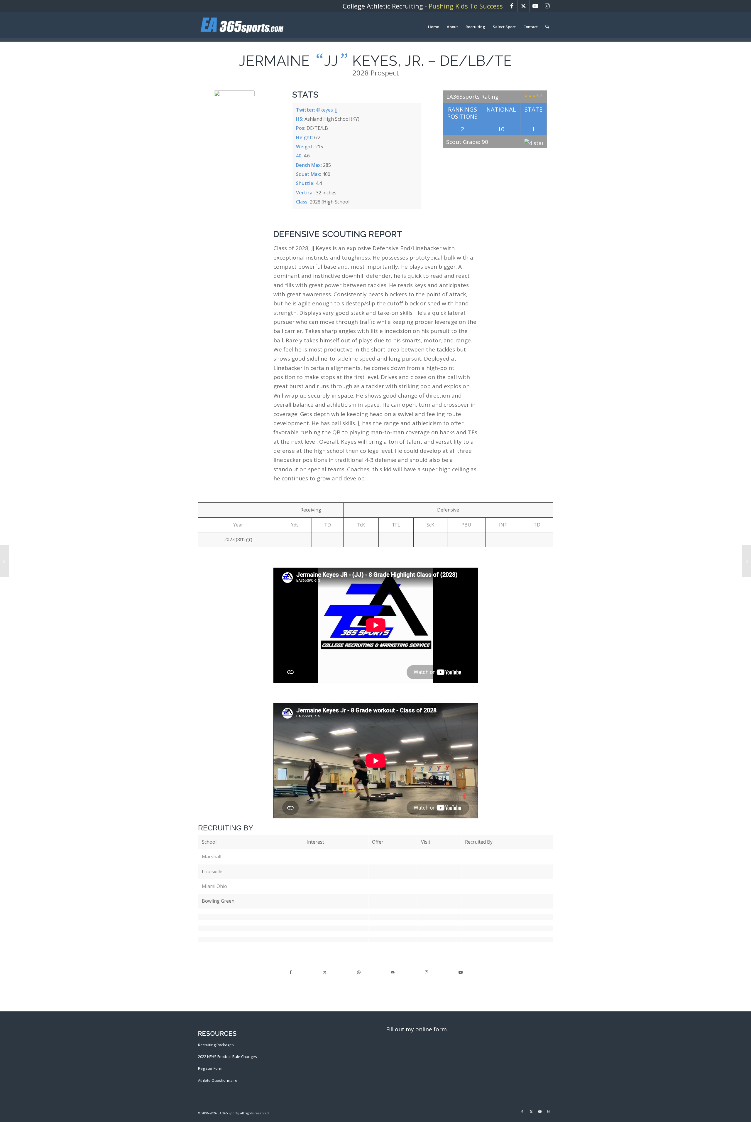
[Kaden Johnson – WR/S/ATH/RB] (4, 561)
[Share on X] (324, 972)
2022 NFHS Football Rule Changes (227, 1056)
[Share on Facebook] (291, 972)
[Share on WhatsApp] (359, 972)
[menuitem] (433, 26)
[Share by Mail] (393, 972)
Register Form (210, 1068)
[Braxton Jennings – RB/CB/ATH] (746, 561)
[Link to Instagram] (547, 6)
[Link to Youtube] (535, 6)
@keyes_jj (326, 110)
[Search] (547, 26)
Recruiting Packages (216, 1044)
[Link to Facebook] (511, 6)
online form (431, 1029)
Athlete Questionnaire (217, 1080)
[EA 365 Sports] (242, 26)
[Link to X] (523, 6)
